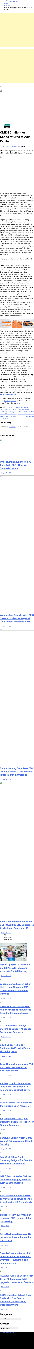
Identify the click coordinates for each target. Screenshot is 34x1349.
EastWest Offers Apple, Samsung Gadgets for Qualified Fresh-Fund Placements (16, 1160)
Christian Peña (5, 146)
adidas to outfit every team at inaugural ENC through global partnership (15, 1218)
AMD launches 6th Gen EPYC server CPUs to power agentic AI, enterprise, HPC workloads (16, 1198)
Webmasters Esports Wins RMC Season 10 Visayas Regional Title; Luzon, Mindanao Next (17, 618)
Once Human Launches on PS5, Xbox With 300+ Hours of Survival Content (16, 465)
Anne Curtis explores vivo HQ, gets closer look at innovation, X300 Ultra (16, 1237)
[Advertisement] (17, 30)
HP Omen (12, 409)
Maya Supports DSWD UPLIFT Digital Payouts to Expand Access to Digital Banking (16, 968)
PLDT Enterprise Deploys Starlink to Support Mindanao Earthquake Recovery (15, 1028)
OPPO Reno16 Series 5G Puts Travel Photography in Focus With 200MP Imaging (15, 1179)
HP (7, 409)
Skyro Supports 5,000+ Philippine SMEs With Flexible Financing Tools (16, 1048)
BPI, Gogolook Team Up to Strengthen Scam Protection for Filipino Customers (17, 1121)
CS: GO (8, 407)
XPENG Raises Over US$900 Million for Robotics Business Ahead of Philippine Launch (15, 1009)
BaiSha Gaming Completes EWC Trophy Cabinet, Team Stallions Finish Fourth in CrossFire (17, 771)
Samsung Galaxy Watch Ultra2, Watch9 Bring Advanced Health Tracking (16, 1141)
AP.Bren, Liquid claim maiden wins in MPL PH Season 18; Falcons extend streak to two (15, 1086)
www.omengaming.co (8, 394)
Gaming (20, 407)
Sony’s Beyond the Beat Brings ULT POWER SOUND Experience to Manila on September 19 (17, 924)
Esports (7, 125)
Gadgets (7, 127)
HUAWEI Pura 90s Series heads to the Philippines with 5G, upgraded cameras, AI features (16, 1279)
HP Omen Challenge (22, 409)
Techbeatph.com (10, 401)
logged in (12, 427)
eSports (14, 407)
